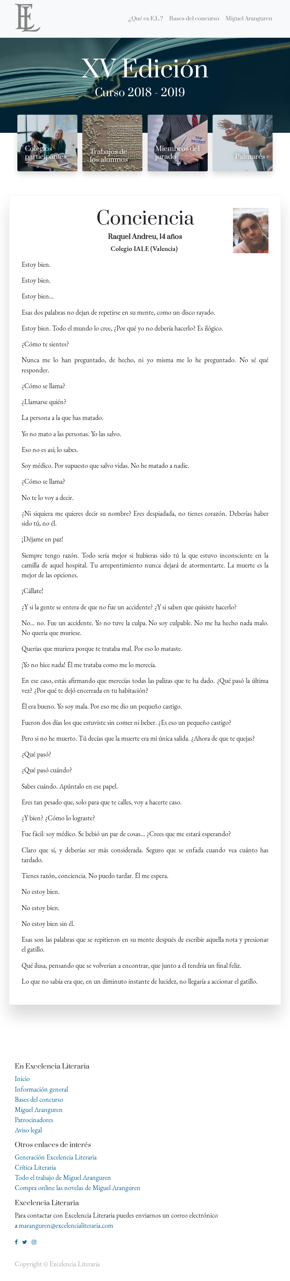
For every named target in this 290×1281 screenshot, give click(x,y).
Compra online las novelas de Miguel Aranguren (77, 1187)
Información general (41, 1089)
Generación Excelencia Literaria (56, 1157)
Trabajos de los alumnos (109, 156)
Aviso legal (28, 1130)
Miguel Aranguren (39, 1109)
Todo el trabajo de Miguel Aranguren (63, 1177)
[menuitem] (145, 19)
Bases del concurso (39, 1099)
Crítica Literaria (35, 1167)
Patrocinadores (34, 1119)
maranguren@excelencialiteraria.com (66, 1225)
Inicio (22, 1078)
